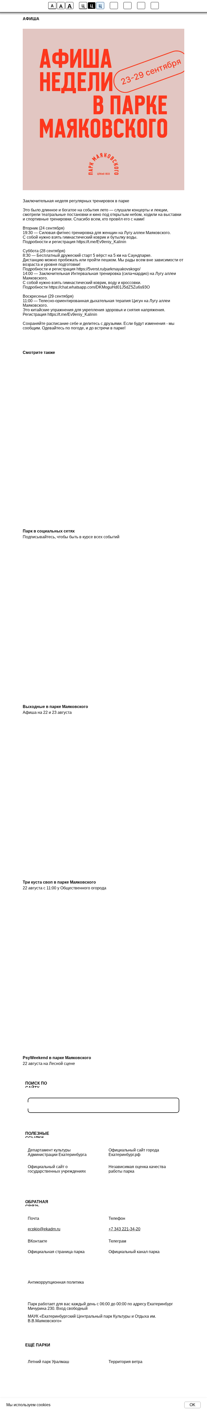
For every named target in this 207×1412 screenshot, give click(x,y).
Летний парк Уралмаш (48, 1362)
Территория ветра (125, 1362)
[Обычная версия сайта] (155, 5)
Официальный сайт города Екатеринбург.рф (134, 1152)
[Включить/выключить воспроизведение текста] (127, 5)
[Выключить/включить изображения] (114, 5)
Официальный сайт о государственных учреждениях (57, 1169)
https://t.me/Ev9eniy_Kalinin (101, 242)
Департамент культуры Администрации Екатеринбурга (57, 1152)
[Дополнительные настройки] (141, 5)
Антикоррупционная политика (56, 1282)
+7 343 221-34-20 (124, 1229)
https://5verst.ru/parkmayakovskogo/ (108, 269)
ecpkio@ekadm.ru (44, 1229)
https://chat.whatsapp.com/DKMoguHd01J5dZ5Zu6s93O (99, 287)
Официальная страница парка (56, 1252)
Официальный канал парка (134, 1252)
